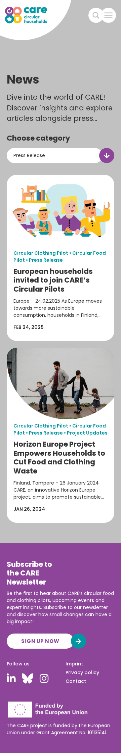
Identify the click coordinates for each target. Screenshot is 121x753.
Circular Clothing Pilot (40, 253)
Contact (76, 681)
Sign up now (40, 641)
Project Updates (87, 433)
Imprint (74, 663)
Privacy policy (82, 672)
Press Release (46, 260)
